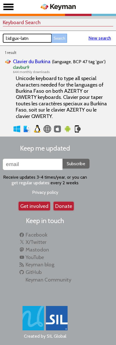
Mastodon (37, 249)
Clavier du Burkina (31, 61)
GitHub (34, 272)
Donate (63, 206)
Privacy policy (45, 192)
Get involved (34, 206)
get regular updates (30, 182)
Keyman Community (48, 279)
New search (99, 38)
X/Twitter (36, 242)
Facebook (36, 234)
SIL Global (56, 336)
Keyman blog (40, 264)
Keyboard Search (22, 22)
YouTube (35, 257)
